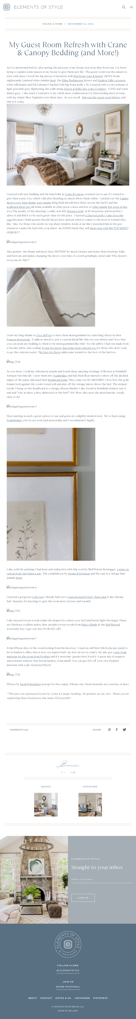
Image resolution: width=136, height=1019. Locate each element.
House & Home (53, 23)
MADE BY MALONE (68, 1010)
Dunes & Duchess (79, 573)
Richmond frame (57, 380)
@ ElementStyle (68, 970)
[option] (46, 799)
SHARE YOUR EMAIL (68, 986)
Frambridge (60, 375)
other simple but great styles (109, 207)
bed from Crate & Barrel (88, 76)
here (18, 578)
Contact (46, 998)
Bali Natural (113, 624)
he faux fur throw (50, 352)
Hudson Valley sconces (111, 80)
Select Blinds (89, 624)
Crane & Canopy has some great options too (69, 348)
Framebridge (14, 420)
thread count (75, 211)
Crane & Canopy (74, 194)
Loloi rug (38, 597)
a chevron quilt (94, 215)
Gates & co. (63, 998)
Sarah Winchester (30, 684)
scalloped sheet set (19, 207)
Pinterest (100, 998)
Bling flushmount (73, 80)
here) (53, 80)
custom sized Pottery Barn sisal (87, 597)
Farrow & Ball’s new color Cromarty (85, 89)
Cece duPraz (44, 335)
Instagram (82, 998)
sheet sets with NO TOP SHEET (109, 228)
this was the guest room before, (101, 97)
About (32, 998)
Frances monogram (18, 339)
